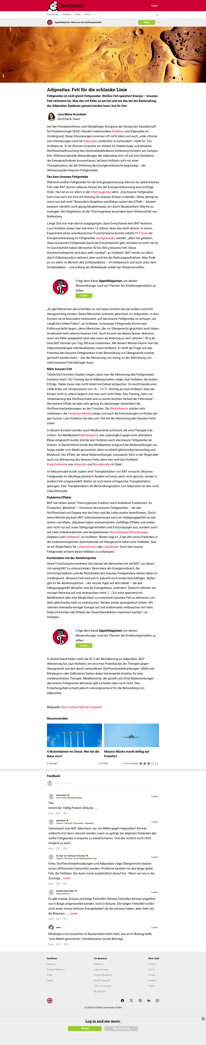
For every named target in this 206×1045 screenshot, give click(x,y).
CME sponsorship (102, 986)
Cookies (152, 980)
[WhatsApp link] (157, 1000)
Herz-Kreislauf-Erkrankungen (128, 532)
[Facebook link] (122, 1000)
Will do (85, 1028)
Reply (51, 813)
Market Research (102, 980)
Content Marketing (103, 975)
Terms (151, 969)
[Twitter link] (131, 1000)
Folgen (84, 295)
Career (50, 980)
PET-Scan (141, 233)
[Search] (156, 14)
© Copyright (52, 763)
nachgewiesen (105, 238)
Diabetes (118, 131)
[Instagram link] (140, 1000)
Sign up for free (121, 1028)
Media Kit (98, 964)
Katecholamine (57, 464)
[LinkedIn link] (148, 1000)
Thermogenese (101, 192)
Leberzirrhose (86, 547)
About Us (51, 964)
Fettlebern (72, 537)
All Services (99, 991)
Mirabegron (89, 435)
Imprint (151, 986)
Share (147, 22)
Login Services (101, 969)
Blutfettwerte (119, 408)
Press (49, 975)
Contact (152, 964)
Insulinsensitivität (80, 413)
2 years (154, 796)
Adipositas (90, 141)
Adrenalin (80, 464)
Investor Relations (56, 969)
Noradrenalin (101, 464)
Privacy (151, 975)
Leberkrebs (111, 547)
